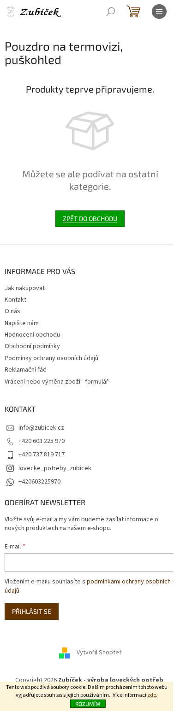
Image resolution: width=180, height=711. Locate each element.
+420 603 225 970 (41, 441)
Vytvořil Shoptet (99, 652)
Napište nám (22, 323)
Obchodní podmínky (32, 346)
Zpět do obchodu (90, 218)
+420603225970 (39, 481)
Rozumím (88, 703)
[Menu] (159, 11)
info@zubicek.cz (41, 427)
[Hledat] (111, 11)
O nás (12, 311)
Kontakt (15, 299)
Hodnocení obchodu (32, 334)
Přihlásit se (31, 611)
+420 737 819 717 (41, 454)
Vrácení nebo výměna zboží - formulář (56, 381)
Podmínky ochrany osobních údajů (51, 358)
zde (151, 695)
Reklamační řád (26, 369)
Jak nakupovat (25, 288)
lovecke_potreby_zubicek (54, 468)
